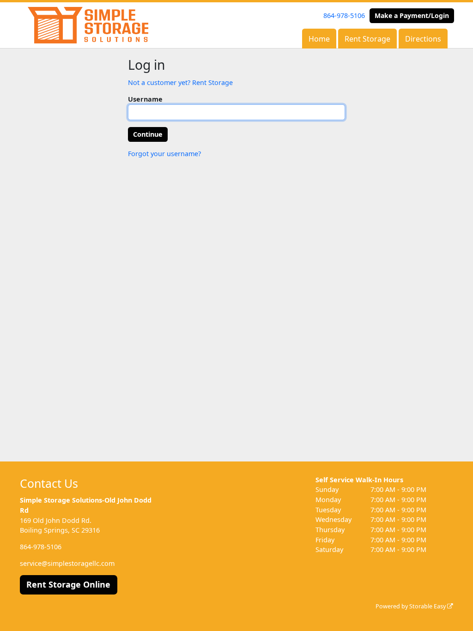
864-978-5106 (344, 15)
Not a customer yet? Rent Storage (180, 82)
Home (319, 39)
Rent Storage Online (68, 584)
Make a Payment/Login (412, 15)
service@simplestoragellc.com (67, 563)
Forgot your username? (164, 153)
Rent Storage (367, 39)
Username (145, 99)
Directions (423, 39)
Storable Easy (428, 606)
